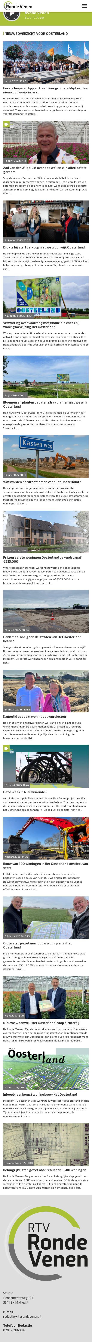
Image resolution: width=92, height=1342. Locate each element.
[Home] (18, 6)
